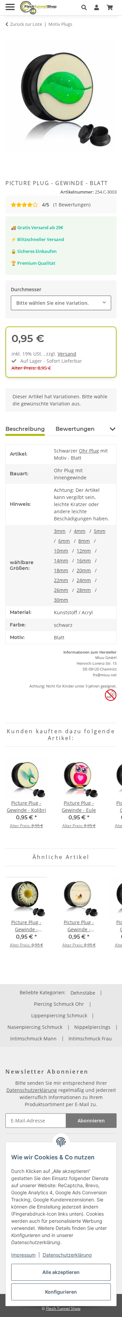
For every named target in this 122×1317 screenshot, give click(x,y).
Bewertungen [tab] (75, 429)
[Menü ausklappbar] (10, 4)
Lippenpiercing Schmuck (59, 1015)
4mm (79, 531)
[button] (84, 7)
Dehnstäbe (82, 993)
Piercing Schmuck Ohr (59, 1004)
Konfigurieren (61, 1292)
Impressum (23, 1255)
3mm (59, 531)
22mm (61, 580)
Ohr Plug (89, 450)
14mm (61, 560)
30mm (61, 600)
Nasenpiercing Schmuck (34, 1027)
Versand (67, 354)
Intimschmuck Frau (90, 1038)
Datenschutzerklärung (67, 1255)
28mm (84, 590)
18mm (61, 570)
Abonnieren (91, 1120)
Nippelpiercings (92, 1027)
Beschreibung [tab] (25, 429)
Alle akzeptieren (61, 1272)
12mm (84, 550)
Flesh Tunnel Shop (63, 1308)
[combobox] (61, 303)
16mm (84, 560)
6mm (64, 541)
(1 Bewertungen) (66, 204)
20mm (84, 570)
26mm (61, 590)
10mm (61, 550)
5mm (99, 531)
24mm (84, 580)
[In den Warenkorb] (10, 37)
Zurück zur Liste (26, 24)
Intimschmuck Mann (33, 1038)
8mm (84, 541)
